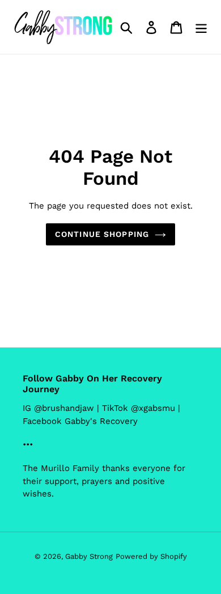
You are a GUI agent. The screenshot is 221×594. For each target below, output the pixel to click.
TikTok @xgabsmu (138, 408)
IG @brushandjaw (58, 408)
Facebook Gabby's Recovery (80, 421)
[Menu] (201, 27)
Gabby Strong (89, 556)
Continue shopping (102, 234)
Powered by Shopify (151, 556)
